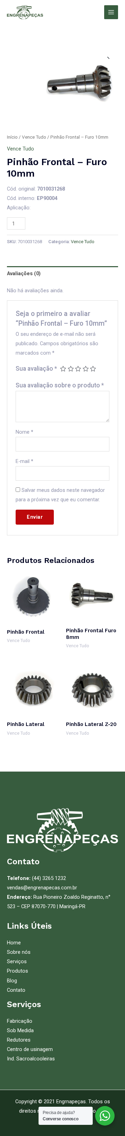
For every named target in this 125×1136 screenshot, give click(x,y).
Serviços (17, 961)
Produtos (17, 971)
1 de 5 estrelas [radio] (63, 369)
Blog (12, 980)
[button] (106, 56)
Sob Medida (20, 1030)
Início (12, 137)
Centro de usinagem (30, 1049)
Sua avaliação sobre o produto (60, 385)
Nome (24, 432)
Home (14, 943)
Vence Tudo (34, 137)
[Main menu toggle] (111, 12)
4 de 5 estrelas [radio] (86, 369)
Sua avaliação (36, 368)
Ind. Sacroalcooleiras (31, 1059)
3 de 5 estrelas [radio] (78, 369)
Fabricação (19, 1021)
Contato (16, 990)
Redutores (19, 1040)
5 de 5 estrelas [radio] (93, 369)
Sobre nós (19, 952)
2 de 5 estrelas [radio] (71, 369)
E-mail (24, 461)
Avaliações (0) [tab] (24, 273)
